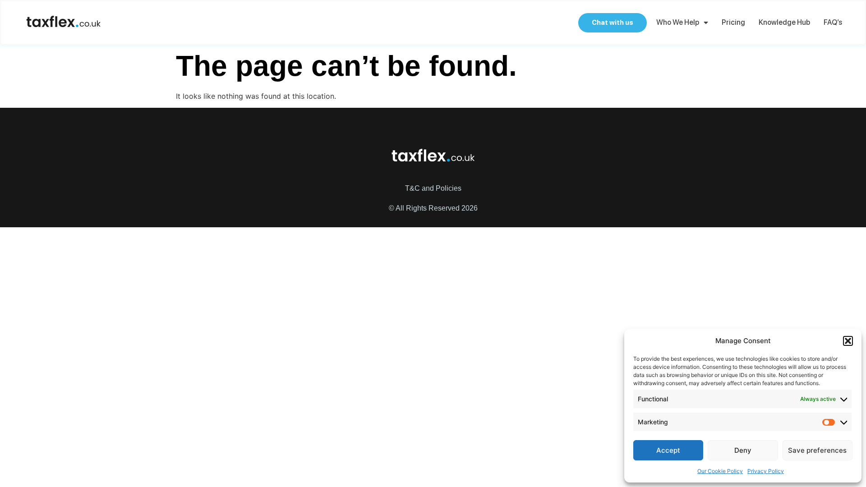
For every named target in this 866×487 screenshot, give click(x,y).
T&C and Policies (433, 188)
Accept (668, 450)
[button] (847, 340)
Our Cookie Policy (720, 471)
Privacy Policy (765, 471)
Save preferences (817, 450)
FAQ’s (833, 22)
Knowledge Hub (784, 22)
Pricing (733, 22)
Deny (742, 450)
